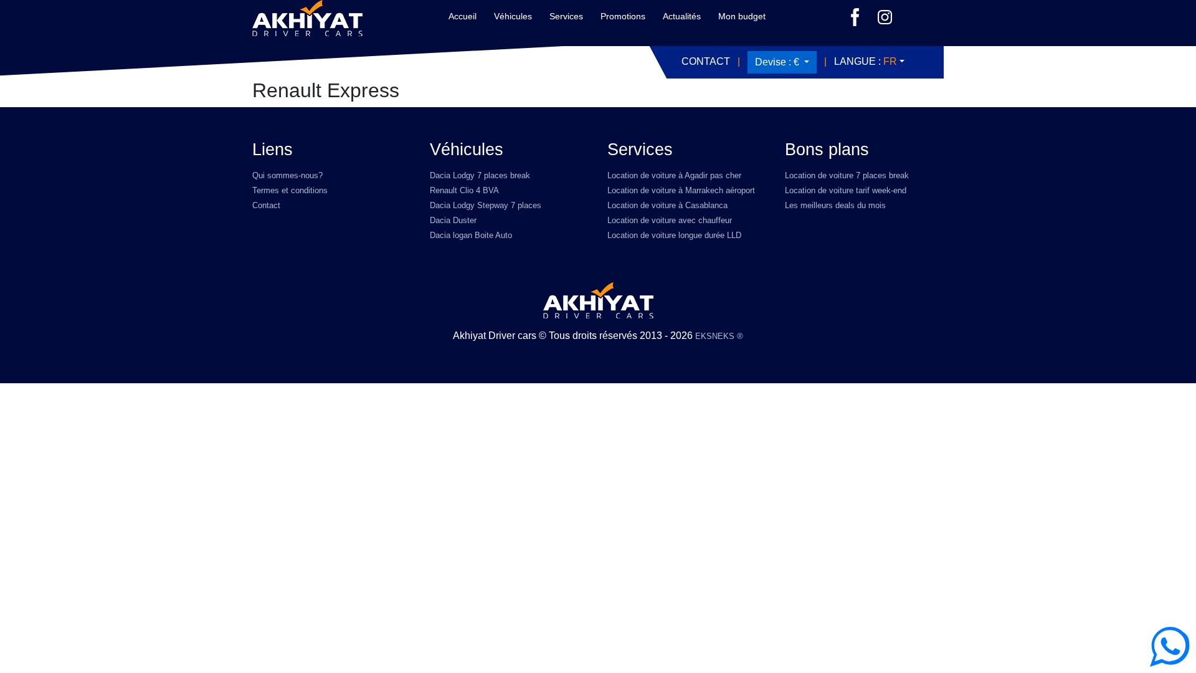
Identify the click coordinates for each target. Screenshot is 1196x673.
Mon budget (742, 16)
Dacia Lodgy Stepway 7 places (485, 205)
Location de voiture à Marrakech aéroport (681, 190)
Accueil (462, 16)
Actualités (682, 16)
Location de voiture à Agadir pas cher (674, 175)
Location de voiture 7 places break (847, 175)
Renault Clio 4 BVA (464, 190)
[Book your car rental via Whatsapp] (1170, 647)
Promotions (622, 16)
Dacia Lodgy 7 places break (480, 175)
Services (566, 16)
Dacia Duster (453, 220)
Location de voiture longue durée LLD (674, 235)
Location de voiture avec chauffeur (669, 220)
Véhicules (513, 16)
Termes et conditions (290, 190)
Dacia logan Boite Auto (471, 235)
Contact (705, 61)
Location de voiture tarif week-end (845, 190)
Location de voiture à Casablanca (667, 205)
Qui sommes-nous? (287, 175)
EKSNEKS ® (719, 336)
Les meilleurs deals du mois (835, 205)
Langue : (865, 61)
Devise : (777, 62)
